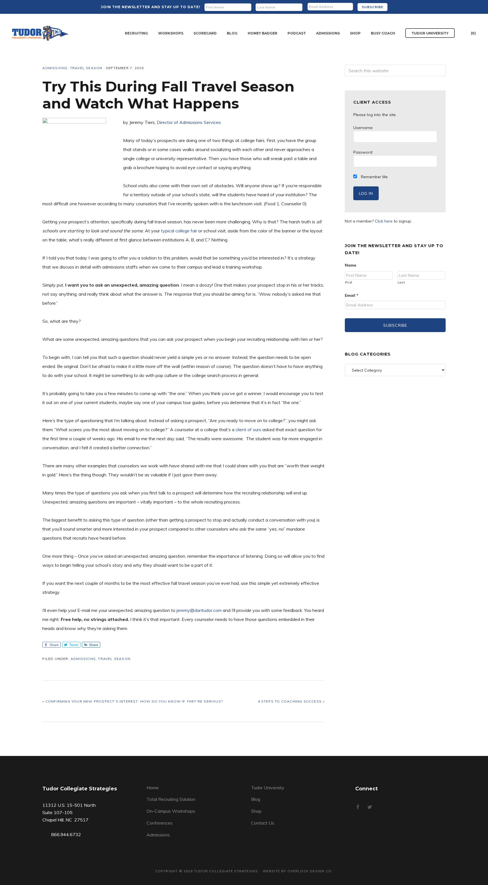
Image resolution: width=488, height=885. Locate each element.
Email (351, 295)
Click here (384, 221)
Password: (363, 152)
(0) (473, 33)
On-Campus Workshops (171, 811)
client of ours (248, 429)
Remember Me (374, 176)
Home (153, 787)
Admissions (54, 68)
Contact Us (262, 823)
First (348, 282)
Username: (363, 127)
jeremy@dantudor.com (198, 610)
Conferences (160, 823)
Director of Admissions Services (189, 122)
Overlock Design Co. (310, 871)
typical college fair (179, 231)
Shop (256, 811)
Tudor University (267, 787)
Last (401, 282)
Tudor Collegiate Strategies (40, 33)
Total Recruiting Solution (171, 799)
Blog (255, 799)
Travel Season (86, 68)
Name (350, 265)
